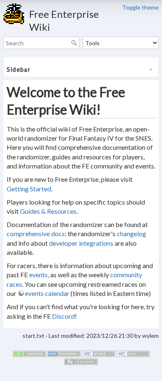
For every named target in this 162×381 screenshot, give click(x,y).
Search (75, 43)
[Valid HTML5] (98, 353)
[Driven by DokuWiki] (81, 360)
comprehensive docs (36, 233)
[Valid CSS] (133, 353)
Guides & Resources (48, 211)
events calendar (47, 293)
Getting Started (29, 189)
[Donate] (29, 353)
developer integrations (81, 243)
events (38, 274)
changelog (131, 233)
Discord (63, 316)
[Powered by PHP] (64, 353)
